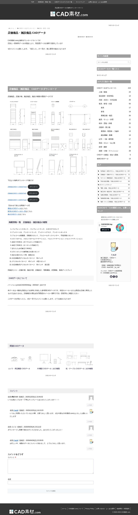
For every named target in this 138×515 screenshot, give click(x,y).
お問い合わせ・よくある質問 (105, 508)
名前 (9, 479)
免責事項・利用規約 (123, 508)
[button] (128, 62)
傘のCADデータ (13, 214)
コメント (12, 457)
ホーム (64, 508)
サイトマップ (102, 75)
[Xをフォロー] (114, 276)
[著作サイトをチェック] (111, 276)
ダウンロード (34, 187)
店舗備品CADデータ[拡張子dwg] (17, 187)
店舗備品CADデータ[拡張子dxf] (17, 193)
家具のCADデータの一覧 (17, 211)
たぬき (15, 410)
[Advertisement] (51, 69)
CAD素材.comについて (76, 508)
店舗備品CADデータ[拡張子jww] (17, 200)
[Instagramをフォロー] (116, 276)
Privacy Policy (89, 508)
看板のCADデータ (14, 208)
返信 (90, 405)
